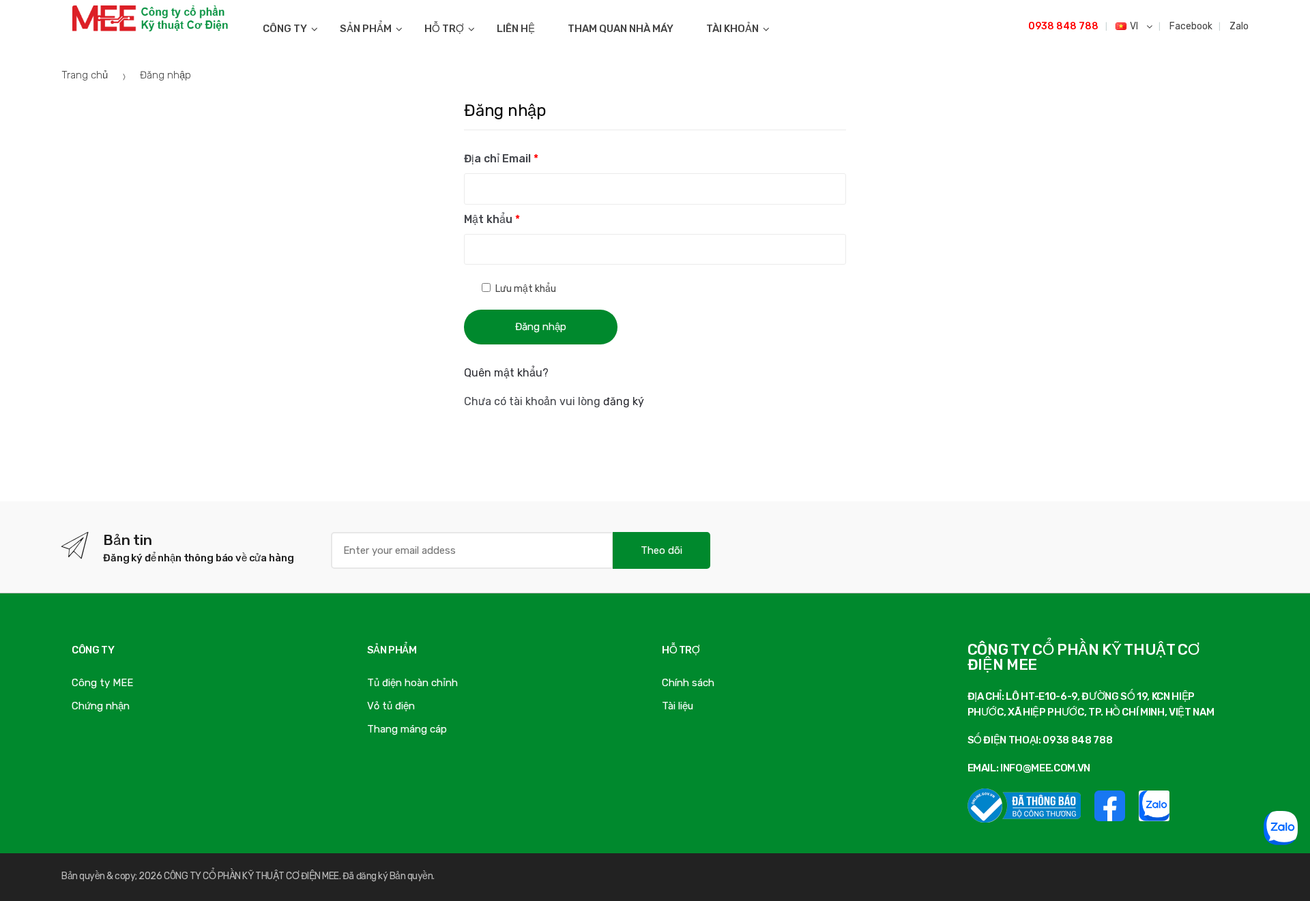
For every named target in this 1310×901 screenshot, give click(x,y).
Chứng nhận (101, 706)
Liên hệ (516, 29)
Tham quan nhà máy (620, 29)
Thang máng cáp (407, 729)
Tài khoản (732, 29)
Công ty (285, 29)
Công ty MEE (102, 683)
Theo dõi (661, 550)
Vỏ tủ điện (391, 706)
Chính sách (688, 683)
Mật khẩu (492, 219)
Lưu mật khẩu (524, 289)
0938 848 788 (1063, 26)
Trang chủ (84, 75)
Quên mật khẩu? (506, 372)
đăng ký (623, 401)
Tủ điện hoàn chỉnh (412, 683)
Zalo (1238, 26)
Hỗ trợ (444, 29)
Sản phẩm (366, 29)
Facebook (1189, 26)
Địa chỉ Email (501, 158)
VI (1135, 26)
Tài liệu (677, 706)
